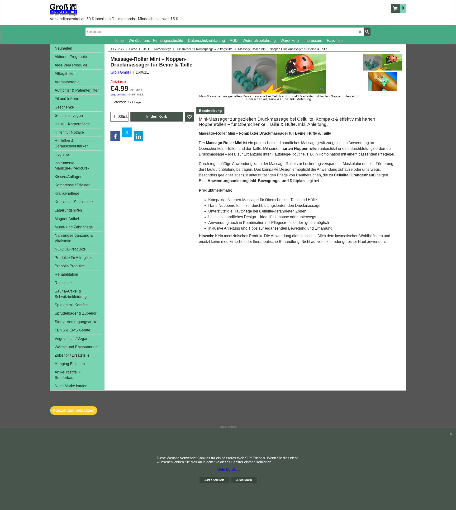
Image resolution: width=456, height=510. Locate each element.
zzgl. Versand (118, 94)
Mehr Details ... (228, 469)
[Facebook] (115, 136)
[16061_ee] (382, 81)
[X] (127, 132)
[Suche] (367, 32)
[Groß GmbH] (103, 10)
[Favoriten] (189, 116)
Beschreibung (210, 111)
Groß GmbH (120, 72)
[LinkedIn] (138, 136)
